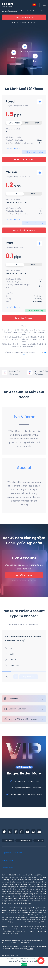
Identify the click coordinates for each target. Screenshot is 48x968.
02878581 (30, 948)
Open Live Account (24, 17)
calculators (13, 699)
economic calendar (17, 709)
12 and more (13, 665)
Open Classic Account (24, 230)
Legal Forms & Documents (12, 853)
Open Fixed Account (24, 159)
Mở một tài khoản (24, 575)
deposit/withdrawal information (23, 719)
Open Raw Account (24, 318)
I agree (24, 964)
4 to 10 (11, 654)
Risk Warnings (7, 860)
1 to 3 (10, 648)
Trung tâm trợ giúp (11, 933)
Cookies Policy (7, 868)
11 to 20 (12, 659)
